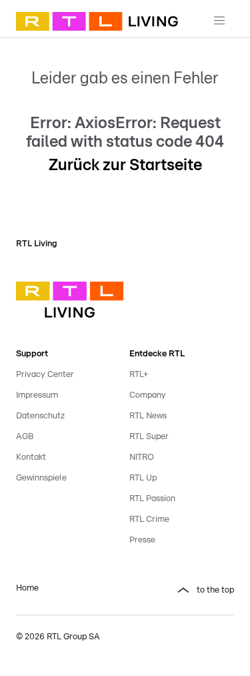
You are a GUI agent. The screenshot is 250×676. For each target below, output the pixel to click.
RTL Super (149, 436)
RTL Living (36, 244)
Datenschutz (40, 416)
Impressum (37, 395)
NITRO (141, 457)
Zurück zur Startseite (125, 165)
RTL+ (138, 374)
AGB (24, 436)
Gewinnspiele (41, 478)
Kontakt (31, 457)
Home (27, 588)
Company (147, 395)
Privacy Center (45, 374)
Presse (142, 540)
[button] (182, 591)
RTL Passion (152, 498)
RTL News (148, 416)
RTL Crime (149, 519)
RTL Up (143, 478)
